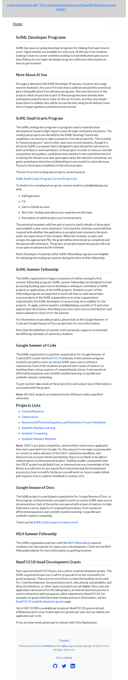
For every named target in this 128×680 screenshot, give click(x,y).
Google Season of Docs (35, 487)
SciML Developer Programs (41, 37)
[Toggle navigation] (110, 23)
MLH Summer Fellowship (36, 534)
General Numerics (33, 411)
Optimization (30, 417)
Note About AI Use (31, 74)
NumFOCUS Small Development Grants (48, 562)
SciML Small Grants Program (39, 118)
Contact (64, 640)
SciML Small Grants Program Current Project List (46, 178)
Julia (63, 645)
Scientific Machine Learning (38, 428)
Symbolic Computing (34, 433)
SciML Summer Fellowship (37, 269)
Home (17, 24)
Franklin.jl (47, 645)
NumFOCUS (54, 358)
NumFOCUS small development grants (40, 601)
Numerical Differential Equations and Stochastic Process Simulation (64, 422)
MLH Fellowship (77, 543)
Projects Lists (28, 405)
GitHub (68, 657)
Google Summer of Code (36, 345)
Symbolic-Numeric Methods (39, 439)
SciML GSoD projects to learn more (55, 522)
